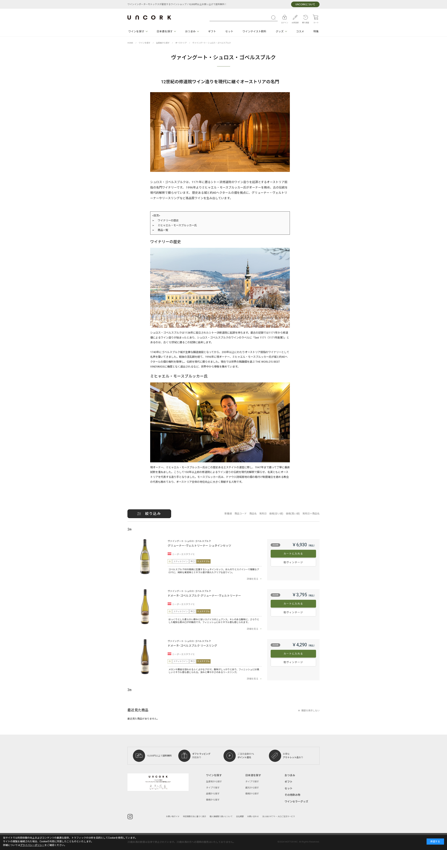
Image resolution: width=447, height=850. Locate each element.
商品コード (241, 513)
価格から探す (213, 799)
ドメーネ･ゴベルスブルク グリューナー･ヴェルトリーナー (204, 596)
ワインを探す (136, 31)
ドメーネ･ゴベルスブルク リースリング (192, 646)
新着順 (228, 513)
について (305, 4)
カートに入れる (293, 554)
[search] (274, 17)
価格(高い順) (293, 513)
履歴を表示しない (310, 710)
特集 (316, 31)
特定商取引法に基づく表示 (194, 816)
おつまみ (190, 31)
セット (229, 31)
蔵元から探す (252, 787)
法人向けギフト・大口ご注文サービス (278, 816)
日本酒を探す (165, 31)
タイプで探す (213, 787)
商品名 (253, 513)
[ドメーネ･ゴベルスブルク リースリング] (144, 656)
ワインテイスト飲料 (254, 31)
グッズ (280, 31)
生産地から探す (214, 781)
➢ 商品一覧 (160, 230)
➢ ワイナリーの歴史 (165, 220)
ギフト (212, 31)
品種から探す (213, 793)
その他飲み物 (292, 795)
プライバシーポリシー (32, 845)
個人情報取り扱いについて (221, 816)
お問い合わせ (253, 816)
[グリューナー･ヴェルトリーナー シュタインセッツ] (144, 556)
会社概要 (240, 816)
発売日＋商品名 (311, 513)
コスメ (300, 31)
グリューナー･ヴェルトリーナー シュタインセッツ (199, 546)
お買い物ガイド (172, 816)
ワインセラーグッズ (296, 801)
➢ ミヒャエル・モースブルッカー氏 (174, 225)
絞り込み (153, 513)
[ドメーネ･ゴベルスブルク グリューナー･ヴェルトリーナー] (144, 606)
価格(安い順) (276, 513)
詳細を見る (252, 579)
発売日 (263, 513)
